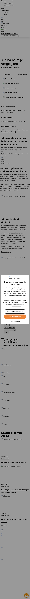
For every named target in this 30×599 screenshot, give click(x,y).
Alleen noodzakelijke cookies (15, 311)
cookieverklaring (16, 306)
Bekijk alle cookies (15, 321)
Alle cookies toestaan (15, 316)
